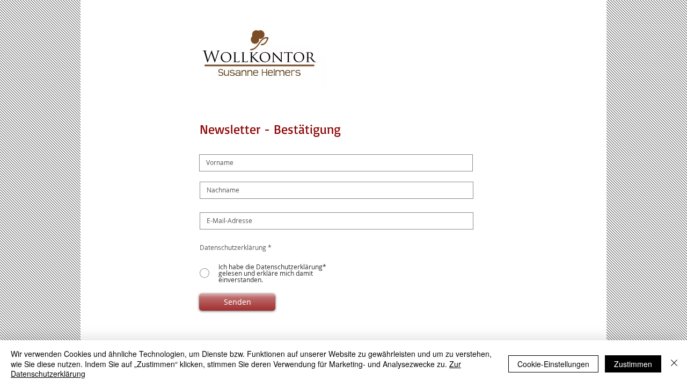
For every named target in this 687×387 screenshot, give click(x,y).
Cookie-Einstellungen (553, 364)
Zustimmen (633, 364)
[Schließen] (674, 363)
